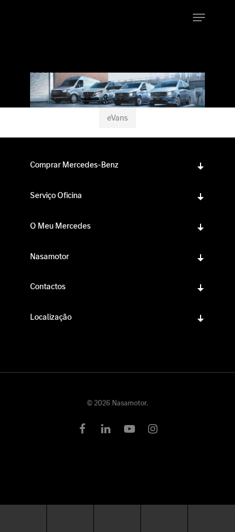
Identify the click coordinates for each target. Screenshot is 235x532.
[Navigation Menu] (199, 17)
